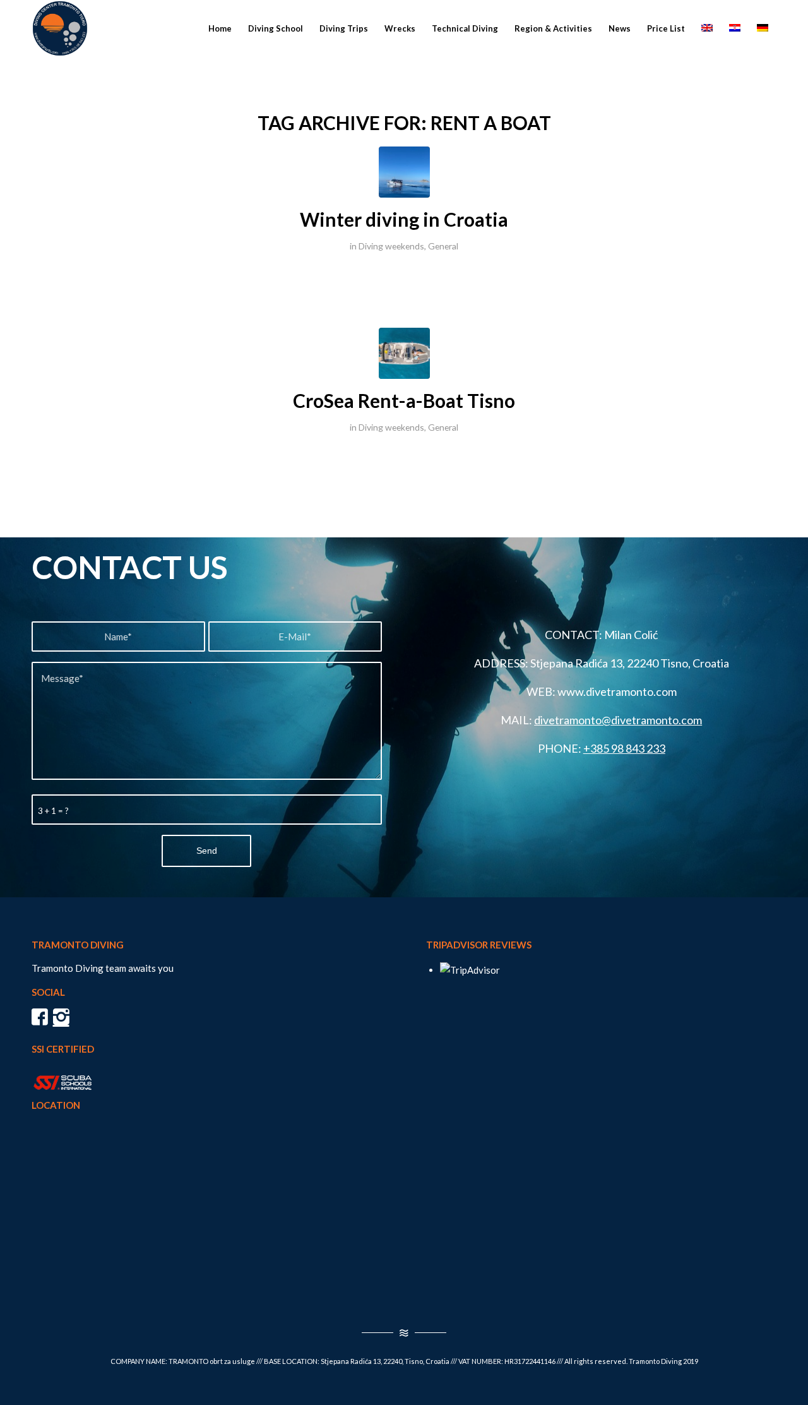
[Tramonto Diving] (60, 28)
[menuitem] (220, 28)
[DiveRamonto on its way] (404, 172)
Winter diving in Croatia (404, 219)
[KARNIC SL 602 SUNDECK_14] (404, 353)
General (443, 246)
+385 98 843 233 (624, 748)
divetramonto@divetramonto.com (618, 720)
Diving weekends (391, 246)
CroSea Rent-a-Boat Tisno (404, 400)
